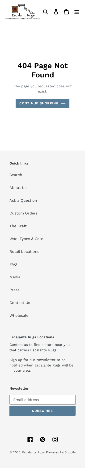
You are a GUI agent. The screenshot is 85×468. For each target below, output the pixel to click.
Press (14, 290)
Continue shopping (39, 103)
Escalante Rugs (33, 452)
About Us (17, 187)
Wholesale (18, 315)
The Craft (18, 226)
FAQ (13, 264)
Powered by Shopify (61, 452)
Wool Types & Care (26, 238)
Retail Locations (24, 251)
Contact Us (19, 302)
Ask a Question (23, 200)
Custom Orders (23, 213)
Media (14, 277)
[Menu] (77, 11)
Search (15, 175)
